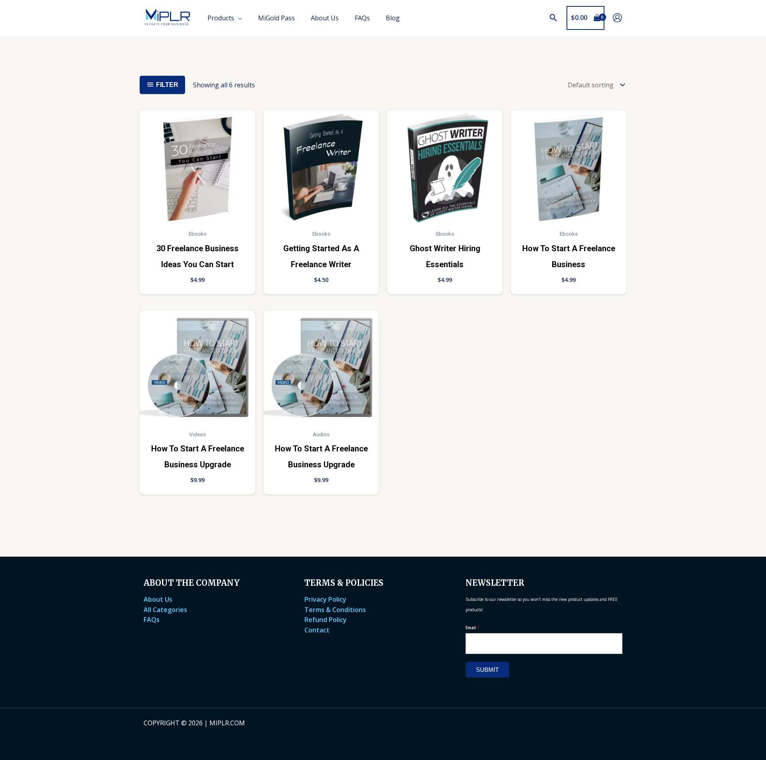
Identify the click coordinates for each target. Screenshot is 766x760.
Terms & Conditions (335, 609)
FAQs (152, 619)
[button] (554, 18)
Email (473, 627)
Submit (487, 669)
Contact (317, 630)
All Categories (165, 609)
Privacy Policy (325, 599)
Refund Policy (325, 619)
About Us (158, 599)
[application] (238, 18)
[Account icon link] (617, 18)
